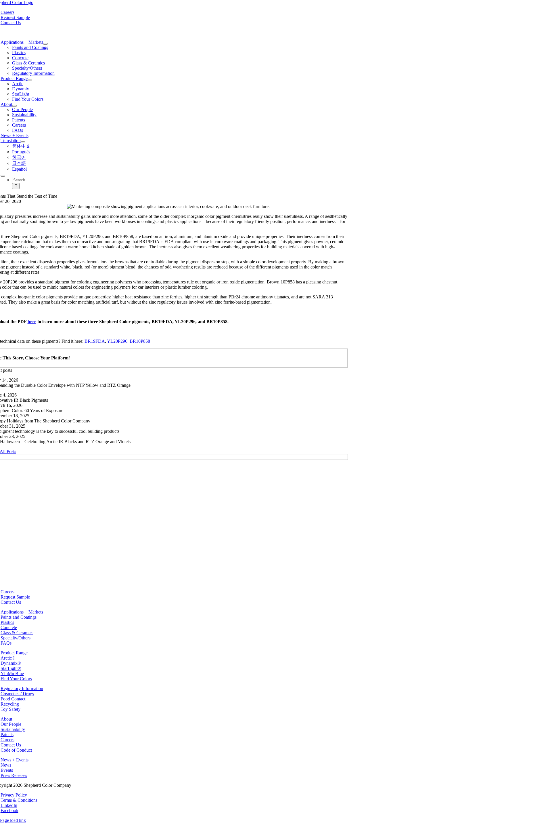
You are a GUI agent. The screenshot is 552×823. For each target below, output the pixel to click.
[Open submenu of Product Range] (30, 80)
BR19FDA (95, 341)
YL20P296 (117, 341)
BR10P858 (140, 341)
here (32, 321)
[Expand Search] (3, 176)
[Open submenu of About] (14, 106)
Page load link (13, 820)
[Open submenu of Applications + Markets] (45, 44)
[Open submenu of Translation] (23, 142)
